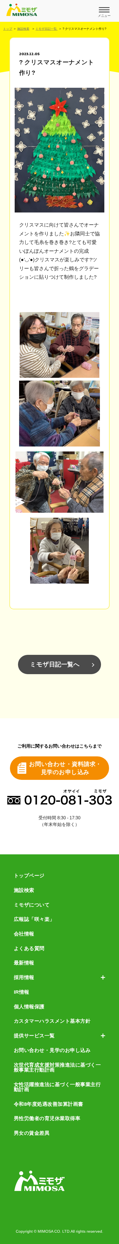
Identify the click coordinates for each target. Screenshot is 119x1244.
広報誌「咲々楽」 (34, 919)
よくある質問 (29, 948)
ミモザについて (32, 904)
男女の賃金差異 (32, 1133)
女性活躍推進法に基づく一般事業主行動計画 (57, 1087)
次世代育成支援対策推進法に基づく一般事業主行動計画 (57, 1067)
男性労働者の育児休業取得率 (47, 1118)
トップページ (29, 875)
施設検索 (23, 28)
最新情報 (24, 962)
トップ (7, 28)
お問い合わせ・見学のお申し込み (52, 1050)
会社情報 (24, 933)
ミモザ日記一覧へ (55, 664)
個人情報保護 (29, 1006)
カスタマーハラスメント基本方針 (52, 1021)
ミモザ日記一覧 (46, 28)
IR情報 (21, 992)
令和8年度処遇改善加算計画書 (48, 1104)
